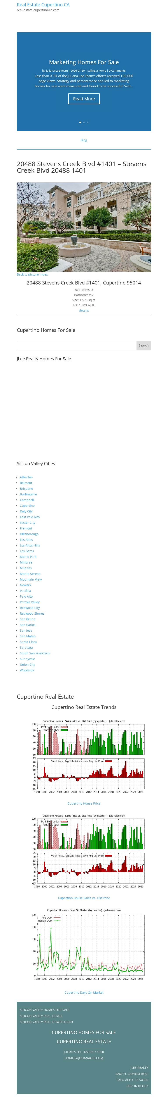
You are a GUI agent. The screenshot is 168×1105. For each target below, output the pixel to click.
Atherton (26, 477)
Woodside (27, 670)
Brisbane (26, 488)
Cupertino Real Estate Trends (83, 707)
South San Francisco (34, 653)
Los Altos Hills (30, 545)
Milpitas (26, 568)
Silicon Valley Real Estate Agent (47, 1022)
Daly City (26, 511)
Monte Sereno (30, 574)
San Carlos (27, 625)
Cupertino (27, 505)
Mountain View (31, 579)
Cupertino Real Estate (45, 696)
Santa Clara (28, 642)
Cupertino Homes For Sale (46, 330)
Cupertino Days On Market (84, 992)
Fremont (26, 528)
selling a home (97, 70)
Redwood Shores (32, 613)
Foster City (27, 523)
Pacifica (25, 591)
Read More (84, 99)
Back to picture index (32, 274)
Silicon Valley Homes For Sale (44, 1010)
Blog (84, 140)
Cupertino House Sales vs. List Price (84, 898)
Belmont (26, 483)
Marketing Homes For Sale (84, 62)
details (84, 310)
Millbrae (26, 562)
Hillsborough (29, 534)
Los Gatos (27, 551)
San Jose (26, 630)
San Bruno (27, 619)
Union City (27, 664)
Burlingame (28, 494)
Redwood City (30, 608)
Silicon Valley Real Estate (41, 1016)
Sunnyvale (27, 659)
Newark (25, 585)
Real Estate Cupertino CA (43, 5)
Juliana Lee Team (57, 70)
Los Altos (26, 540)
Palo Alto (26, 596)
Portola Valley (30, 602)
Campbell (27, 500)
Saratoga (26, 647)
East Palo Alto (30, 517)
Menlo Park (28, 557)
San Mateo (27, 636)
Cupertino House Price (84, 803)
